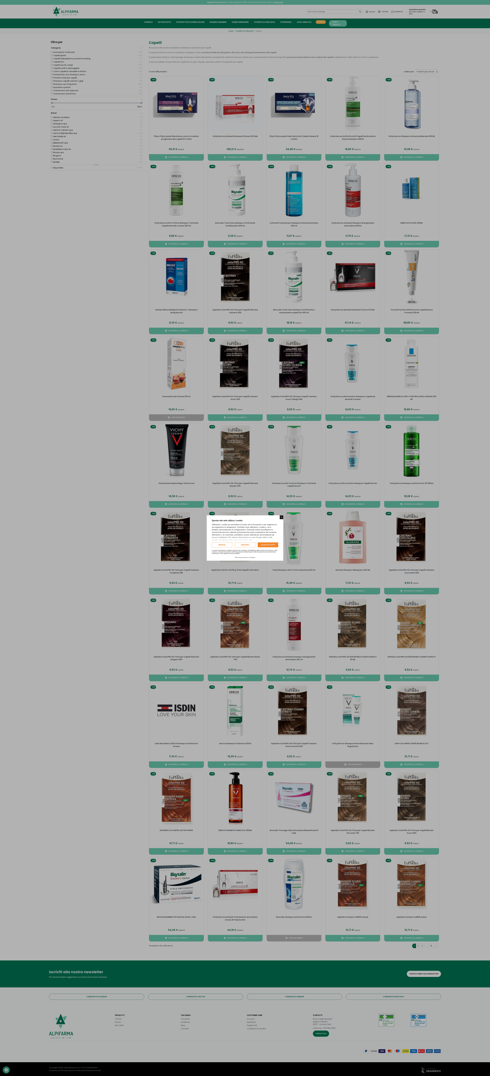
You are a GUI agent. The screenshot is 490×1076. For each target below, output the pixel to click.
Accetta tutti (268, 545)
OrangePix (252, 557)
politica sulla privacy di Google (240, 540)
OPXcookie (238, 557)
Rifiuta (222, 545)
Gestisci (245, 545)
